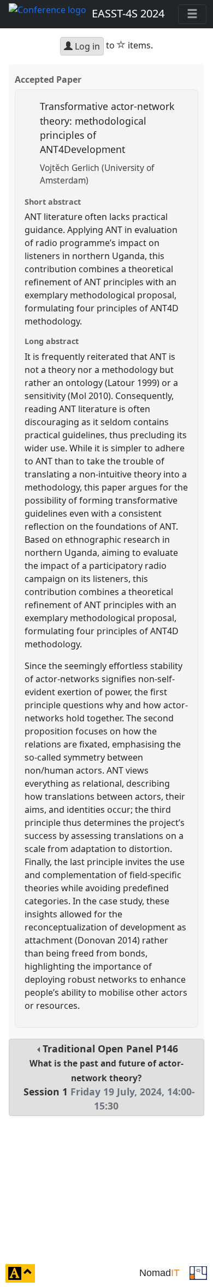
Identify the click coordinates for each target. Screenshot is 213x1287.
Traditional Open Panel (109, 1077)
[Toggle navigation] (192, 14)
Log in (86, 46)
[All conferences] (198, 1272)
